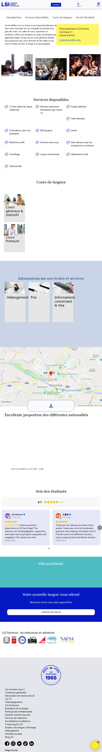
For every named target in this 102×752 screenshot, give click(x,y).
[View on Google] (7, 515)
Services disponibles (36, 17)
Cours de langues (62, 17)
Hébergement (12, 730)
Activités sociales (13, 733)
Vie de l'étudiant (85, 17)
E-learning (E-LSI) (14, 724)
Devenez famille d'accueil (17, 714)
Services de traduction (16, 718)
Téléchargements (13, 702)
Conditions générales (15, 692)
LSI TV (8, 698)
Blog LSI (9, 737)
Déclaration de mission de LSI (20, 695)
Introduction (14, 17)
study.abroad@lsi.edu (70, 40)
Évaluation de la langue (16, 708)
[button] (2, 527)
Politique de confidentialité (18, 711)
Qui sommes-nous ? (15, 689)
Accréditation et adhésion (17, 721)
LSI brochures (12, 705)
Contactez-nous (51, 612)
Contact (56, 4)
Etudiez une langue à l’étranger (20, 727)
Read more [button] (10, 540)
